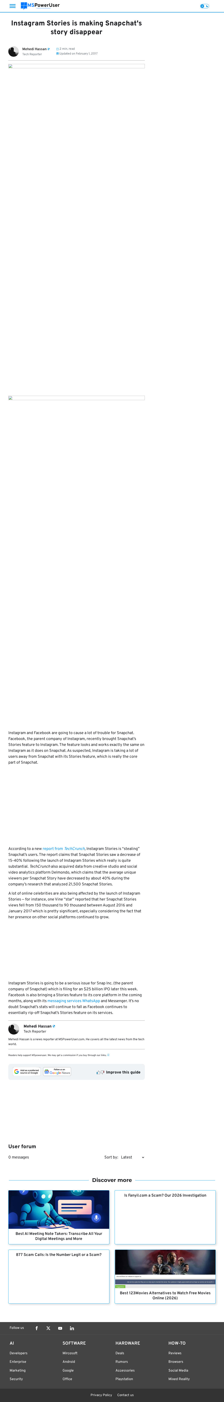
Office (67, 1379)
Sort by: (111, 1157)
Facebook (36, 1328)
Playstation (124, 1379)
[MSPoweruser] (40, 6)
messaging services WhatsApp (73, 1001)
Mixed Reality (179, 1379)
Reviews (175, 1353)
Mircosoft (70, 1353)
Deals (120, 1353)
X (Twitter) (48, 1328)
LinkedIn (72, 1328)
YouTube (60, 1328)
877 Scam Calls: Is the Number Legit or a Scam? (59, 1254)
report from (53, 848)
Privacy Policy (101, 1395)
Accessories (125, 1370)
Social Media (178, 1370)
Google (68, 1370)
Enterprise (18, 1362)
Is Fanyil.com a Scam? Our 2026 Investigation (165, 1195)
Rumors (122, 1362)
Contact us (125, 1395)
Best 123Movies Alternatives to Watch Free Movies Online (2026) (165, 1296)
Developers (19, 1353)
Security (16, 1379)
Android (69, 1362)
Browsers (175, 1362)
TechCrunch (74, 848)
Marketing (18, 1370)
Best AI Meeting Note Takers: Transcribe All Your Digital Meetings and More (59, 1236)
